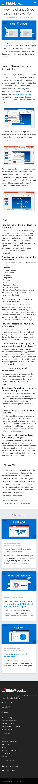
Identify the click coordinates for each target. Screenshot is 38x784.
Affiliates (4, 756)
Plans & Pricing (7, 718)
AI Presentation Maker (9, 721)
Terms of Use (6, 747)
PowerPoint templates (24, 94)
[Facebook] (8, 703)
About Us (5, 712)
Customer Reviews (8, 723)
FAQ (3, 739)
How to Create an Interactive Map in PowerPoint (18, 550)
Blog (3, 715)
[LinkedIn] (2, 703)
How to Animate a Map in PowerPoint (16, 655)
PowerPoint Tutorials (13, 18)
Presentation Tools (8, 729)
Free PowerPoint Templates (11, 726)
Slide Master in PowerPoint (12, 495)
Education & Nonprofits (9, 742)
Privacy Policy (6, 744)
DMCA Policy (6, 753)
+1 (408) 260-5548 (12, 766)
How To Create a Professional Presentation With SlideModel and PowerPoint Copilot (18, 604)
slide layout (20, 51)
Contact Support (11, 770)
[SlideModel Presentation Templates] (12, 3)
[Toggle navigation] (32, 3)
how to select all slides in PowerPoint (16, 503)
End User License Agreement (11, 750)
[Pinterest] (11, 703)
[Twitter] (5, 703)
